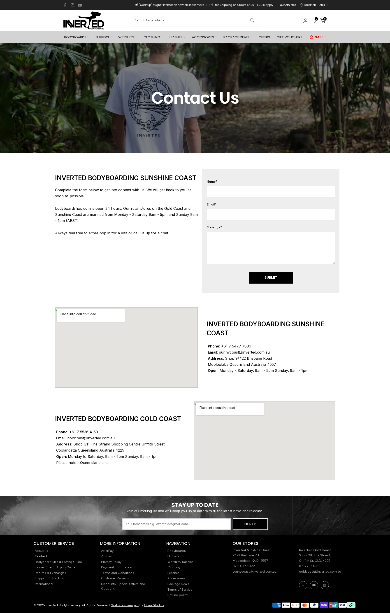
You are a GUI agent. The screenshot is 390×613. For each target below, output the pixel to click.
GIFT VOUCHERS (289, 37)
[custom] (303, 585)
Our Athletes (288, 5)
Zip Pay (106, 556)
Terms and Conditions (117, 573)
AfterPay (107, 551)
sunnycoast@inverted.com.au (254, 571)
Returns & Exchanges (50, 573)
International (44, 584)
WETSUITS (126, 37)
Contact (41, 556)
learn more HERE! (153, 5)
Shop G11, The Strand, (315, 555)
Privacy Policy (111, 562)
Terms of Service (179, 590)
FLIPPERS (102, 37)
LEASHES (176, 37)
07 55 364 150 (309, 566)
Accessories (176, 578)
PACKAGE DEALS (236, 37)
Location (310, 5)
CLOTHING (152, 37)
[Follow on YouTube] (80, 5)
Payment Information (116, 567)
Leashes (173, 573)
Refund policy (177, 595)
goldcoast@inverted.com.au (320, 571)
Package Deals (178, 584)
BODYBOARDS (75, 37)
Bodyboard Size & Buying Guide (58, 562)
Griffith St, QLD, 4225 (314, 561)
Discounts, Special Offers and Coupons (123, 586)
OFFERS (264, 37)
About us (41, 551)
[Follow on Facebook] (65, 5)
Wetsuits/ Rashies (180, 562)
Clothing (173, 567)
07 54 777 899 (244, 566)
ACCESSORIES (203, 37)
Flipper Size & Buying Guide (55, 567)
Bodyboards (176, 551)
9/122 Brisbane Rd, (247, 555)
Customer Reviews (115, 578)
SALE (319, 37)
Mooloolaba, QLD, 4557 (250, 561)
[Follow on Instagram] (72, 5)
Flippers (173, 556)
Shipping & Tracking (49, 578)
